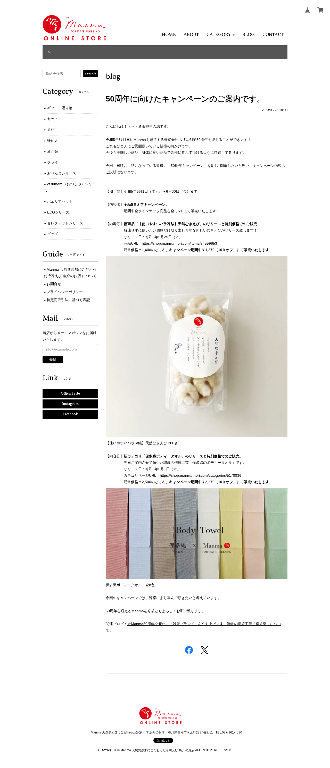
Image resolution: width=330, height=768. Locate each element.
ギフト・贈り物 (59, 108)
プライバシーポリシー (65, 292)
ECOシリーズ (58, 212)
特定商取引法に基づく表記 (68, 300)
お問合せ (54, 284)
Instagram (70, 404)
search (90, 73)
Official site (70, 393)
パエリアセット (59, 201)
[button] (220, 34)
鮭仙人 (52, 141)
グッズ (52, 234)
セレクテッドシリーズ (65, 223)
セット (52, 119)
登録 (52, 359)
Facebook (70, 414)
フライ (52, 162)
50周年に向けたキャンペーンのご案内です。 (185, 99)
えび (50, 129)
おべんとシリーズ (61, 173)
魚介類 (52, 151)
